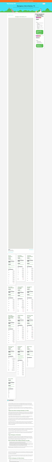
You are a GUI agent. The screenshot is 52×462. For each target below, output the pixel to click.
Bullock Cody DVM (29, 347)
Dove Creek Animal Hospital (11, 287)
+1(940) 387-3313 (10, 321)
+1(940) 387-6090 (29, 318)
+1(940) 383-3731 (29, 349)
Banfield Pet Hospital (20, 347)
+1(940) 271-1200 (10, 349)
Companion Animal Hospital (30, 256)
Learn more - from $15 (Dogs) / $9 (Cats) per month (39, 46)
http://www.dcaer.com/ (10, 355)
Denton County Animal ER (11, 347)
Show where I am (31, 249)
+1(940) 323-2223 (20, 349)
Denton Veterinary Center (10, 256)
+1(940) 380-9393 (10, 259)
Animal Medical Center (20, 316)
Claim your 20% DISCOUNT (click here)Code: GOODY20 (39, 32)
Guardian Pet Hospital (29, 287)
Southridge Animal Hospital (20, 256)
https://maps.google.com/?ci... (11, 293)
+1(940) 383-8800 (20, 318)
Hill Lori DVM (10, 378)
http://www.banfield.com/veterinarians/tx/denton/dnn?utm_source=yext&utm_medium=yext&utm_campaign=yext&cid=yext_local (21, 357)
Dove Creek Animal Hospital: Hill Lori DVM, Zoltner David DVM (11, 317)
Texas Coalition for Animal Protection (20, 288)
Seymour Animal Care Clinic (30, 316)
